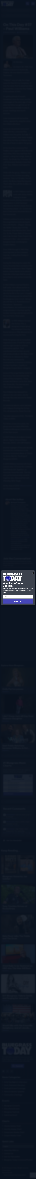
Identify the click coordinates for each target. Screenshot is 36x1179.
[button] (32, 573)
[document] (18, 589)
